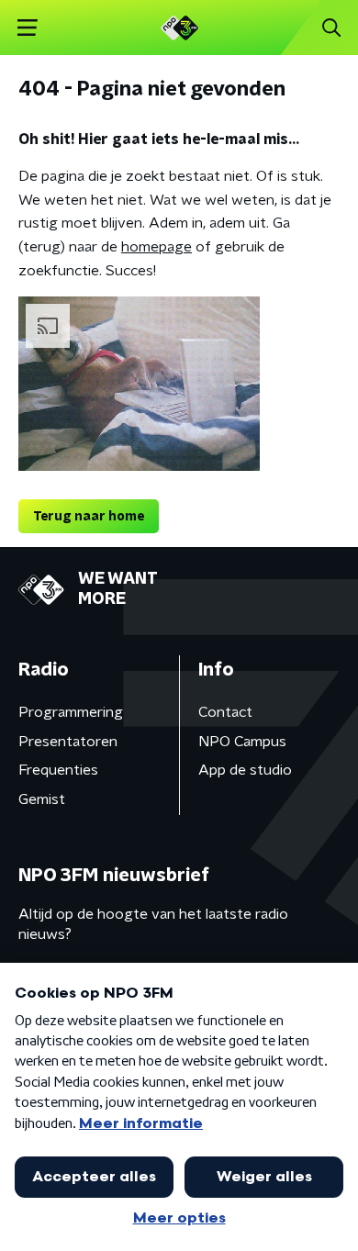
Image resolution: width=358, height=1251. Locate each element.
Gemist (41, 799)
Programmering (70, 712)
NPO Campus (242, 741)
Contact (225, 712)
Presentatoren (67, 741)
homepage (156, 247)
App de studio (245, 770)
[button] (27, 28)
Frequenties (58, 770)
